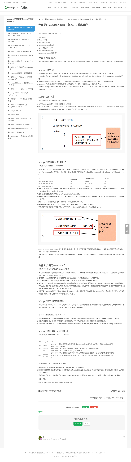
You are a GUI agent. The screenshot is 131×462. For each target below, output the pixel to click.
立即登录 (78, 424)
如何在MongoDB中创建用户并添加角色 (20, 100)
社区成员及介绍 (60, 7)
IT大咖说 (69, 453)
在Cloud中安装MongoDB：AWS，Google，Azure (20, 46)
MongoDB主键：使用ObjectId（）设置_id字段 (20, 62)
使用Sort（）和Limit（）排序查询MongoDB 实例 (20, 78)
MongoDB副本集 (16, 111)
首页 (49, 7)
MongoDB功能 (42, 40)
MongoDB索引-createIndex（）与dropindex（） (19, 119)
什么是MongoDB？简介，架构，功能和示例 (20, 28)
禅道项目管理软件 (77, 453)
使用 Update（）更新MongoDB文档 (22, 89)
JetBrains (103, 453)
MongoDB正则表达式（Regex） (20, 124)
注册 (86, 424)
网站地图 (74, 456)
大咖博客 (73, 7)
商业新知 (98, 453)
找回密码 (23, 2)
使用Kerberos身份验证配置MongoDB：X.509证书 (17, 106)
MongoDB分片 (15, 114)
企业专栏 (117, 7)
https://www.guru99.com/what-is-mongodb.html (58, 382)
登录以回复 (63, 439)
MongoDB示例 (42, 42)
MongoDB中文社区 (16, 8)
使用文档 (95, 7)
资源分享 (106, 7)
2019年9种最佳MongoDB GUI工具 (21, 128)
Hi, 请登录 (7, 2)
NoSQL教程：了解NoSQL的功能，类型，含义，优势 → (107, 398)
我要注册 (15, 2)
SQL (80, 305)
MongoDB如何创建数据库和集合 (21, 51)
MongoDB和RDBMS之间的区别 (48, 53)
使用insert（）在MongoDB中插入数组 (20, 56)
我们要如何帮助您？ (55, 391)
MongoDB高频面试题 (17, 132)
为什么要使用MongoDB (45, 48)
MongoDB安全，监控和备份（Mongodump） (18, 94)
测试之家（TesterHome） (89, 453)
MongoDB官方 (29, 453)
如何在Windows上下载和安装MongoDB (18, 40)
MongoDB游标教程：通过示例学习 (22, 73)
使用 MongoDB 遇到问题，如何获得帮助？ (20, 137)
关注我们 (123, 2)
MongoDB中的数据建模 (45, 50)
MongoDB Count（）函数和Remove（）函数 (20, 84)
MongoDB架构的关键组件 (46, 45)
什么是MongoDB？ (44, 37)
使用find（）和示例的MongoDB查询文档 (20, 68)
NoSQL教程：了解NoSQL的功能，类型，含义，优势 (20, 34)
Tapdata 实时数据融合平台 (40, 453)
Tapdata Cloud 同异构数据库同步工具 (57, 453)
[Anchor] (60, 57)
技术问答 (84, 7)
